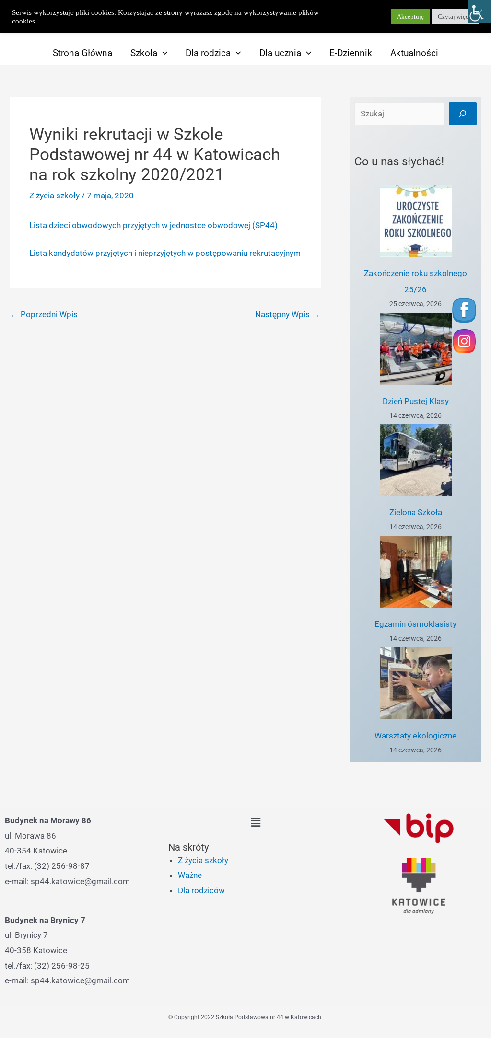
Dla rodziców (201, 890)
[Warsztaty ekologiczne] (416, 683)
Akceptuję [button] (410, 16)
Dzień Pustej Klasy (416, 401)
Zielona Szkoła (415, 512)
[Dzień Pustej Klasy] (416, 349)
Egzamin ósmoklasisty (415, 624)
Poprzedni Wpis (44, 314)
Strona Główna (82, 53)
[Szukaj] (463, 113)
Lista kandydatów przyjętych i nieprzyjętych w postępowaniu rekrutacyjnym (165, 253)
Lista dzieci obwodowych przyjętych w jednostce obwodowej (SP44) (153, 225)
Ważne (190, 875)
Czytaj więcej (455, 16)
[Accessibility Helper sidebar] (479, 11)
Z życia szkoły (54, 195)
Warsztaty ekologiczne (415, 735)
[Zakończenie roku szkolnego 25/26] (416, 221)
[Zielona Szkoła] (416, 460)
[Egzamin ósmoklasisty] (416, 572)
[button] (162, 53)
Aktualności (414, 53)
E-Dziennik (350, 53)
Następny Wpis (287, 314)
